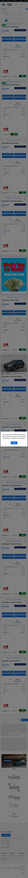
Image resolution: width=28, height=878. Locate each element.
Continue (14, 442)
